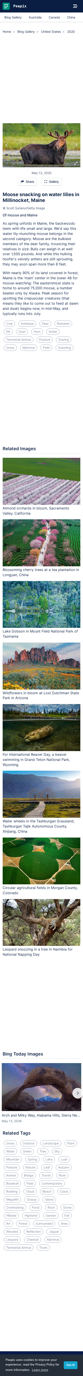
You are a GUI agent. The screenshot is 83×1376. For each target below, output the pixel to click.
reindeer (63, 323)
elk (8, 331)
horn (37, 331)
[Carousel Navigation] (41, 1096)
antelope (27, 323)
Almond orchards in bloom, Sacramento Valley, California (36, 510)
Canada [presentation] (54, 17)
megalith (12, 1199)
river (62, 1175)
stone (67, 1207)
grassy (32, 1199)
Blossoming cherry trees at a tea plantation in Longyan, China (41, 572)
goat (22, 331)
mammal (29, 347)
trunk (43, 1247)
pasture (44, 339)
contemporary (52, 1183)
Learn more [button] (40, 1370)
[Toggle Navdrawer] (75, 6)
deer (45, 323)
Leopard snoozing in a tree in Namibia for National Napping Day (38, 952)
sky (57, 1151)
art (8, 1223)
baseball (12, 1183)
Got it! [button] (70, 1365)
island (49, 1199)
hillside (11, 1215)
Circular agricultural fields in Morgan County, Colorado (40, 890)
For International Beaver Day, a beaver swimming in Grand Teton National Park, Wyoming (36, 759)
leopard (12, 1239)
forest (23, 1223)
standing (64, 347)
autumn (63, 1167)
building (12, 1191)
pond (35, 1207)
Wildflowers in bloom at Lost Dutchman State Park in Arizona (41, 695)
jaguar (54, 1231)
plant (70, 1143)
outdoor (29, 1143)
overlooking (15, 1207)
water (10, 1151)
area (64, 1223)
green (27, 1151)
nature (30, 1167)
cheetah (33, 1239)
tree (43, 1151)
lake (48, 1159)
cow (9, 323)
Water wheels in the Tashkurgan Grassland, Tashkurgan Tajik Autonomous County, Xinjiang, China (38, 826)
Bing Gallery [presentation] (13, 17)
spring (32, 1159)
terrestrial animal (18, 339)
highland (31, 1215)
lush (64, 1159)
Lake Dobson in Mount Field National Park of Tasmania (40, 634)
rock (51, 1207)
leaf (47, 1167)
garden (51, 1215)
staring (63, 339)
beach (47, 1191)
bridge (28, 1175)
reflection (33, 1231)
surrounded (44, 1223)
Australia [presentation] (35, 17)
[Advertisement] (41, 79)
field (46, 347)
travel (46, 1175)
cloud (30, 1191)
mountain (12, 1159)
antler (53, 331)
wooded (12, 1231)
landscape (51, 1143)
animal (11, 1175)
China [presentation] (71, 17)
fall (66, 1215)
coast (64, 1191)
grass (10, 347)
